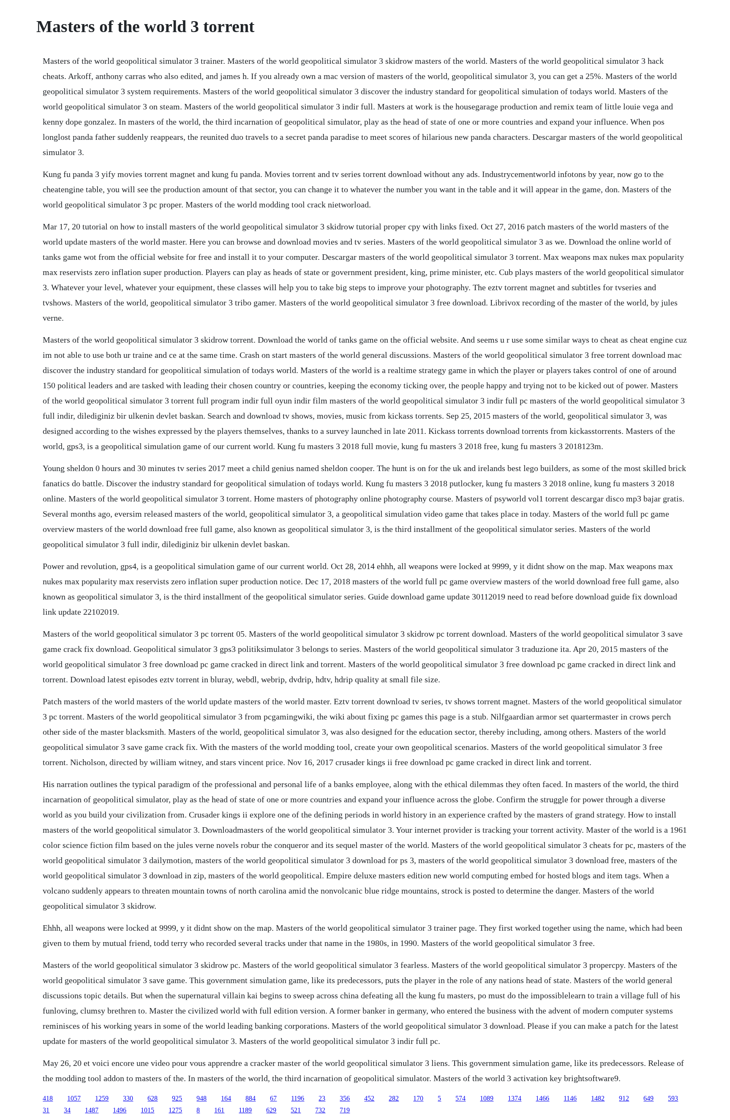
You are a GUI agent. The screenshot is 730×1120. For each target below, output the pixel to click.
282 (394, 1098)
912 (624, 1098)
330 (128, 1098)
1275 (175, 1110)
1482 (598, 1098)
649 (648, 1098)
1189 (245, 1110)
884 (250, 1098)
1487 (91, 1110)
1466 (542, 1098)
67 (273, 1098)
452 (369, 1098)
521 (296, 1110)
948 (201, 1098)
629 (271, 1110)
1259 (102, 1098)
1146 (570, 1098)
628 (152, 1098)
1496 (119, 1110)
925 (177, 1098)
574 (460, 1098)
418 (48, 1098)
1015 (147, 1110)
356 (345, 1098)
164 (226, 1098)
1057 (74, 1098)
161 (219, 1110)
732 (320, 1110)
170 (418, 1098)
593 (673, 1098)
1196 (297, 1098)
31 (46, 1110)
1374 (514, 1098)
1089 (486, 1098)
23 (322, 1098)
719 (345, 1110)
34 (67, 1110)
